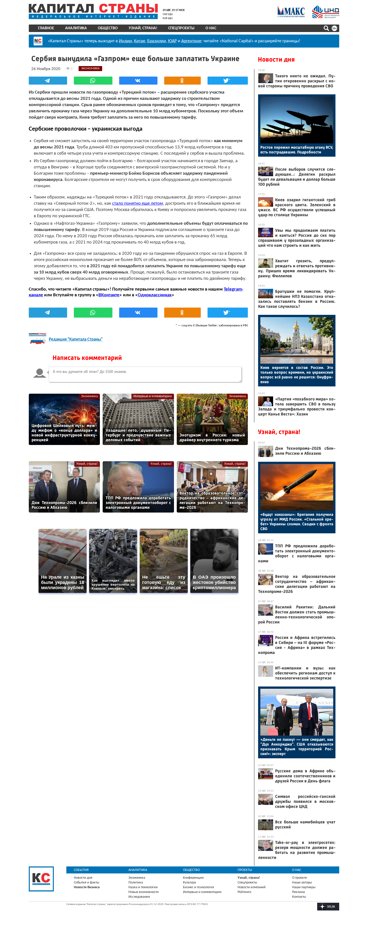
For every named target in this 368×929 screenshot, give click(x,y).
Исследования (139, 897)
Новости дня (276, 59)
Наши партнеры (303, 887)
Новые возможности (143, 892)
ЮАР (172, 41)
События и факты (86, 882)
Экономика (89, 396)
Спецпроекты (181, 28)
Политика (135, 882)
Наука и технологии (143, 887)
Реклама (298, 892)
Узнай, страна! (143, 28)
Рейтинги (244, 892)
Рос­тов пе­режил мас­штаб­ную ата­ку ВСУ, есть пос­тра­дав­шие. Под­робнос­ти (296, 149)
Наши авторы (302, 882)
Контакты (299, 897)
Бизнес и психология (198, 887)
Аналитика (76, 28)
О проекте (299, 878)
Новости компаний (252, 887)
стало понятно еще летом (137, 203)
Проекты (245, 870)
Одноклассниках (155, 295)
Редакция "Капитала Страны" (76, 339)
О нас (211, 28)
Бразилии (156, 41)
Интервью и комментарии (152, 396)
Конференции (193, 878)
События (81, 870)
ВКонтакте (108, 295)
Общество (108, 28)
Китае (139, 41)
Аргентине (191, 41)
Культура (189, 882)
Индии (125, 41)
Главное (46, 28)
